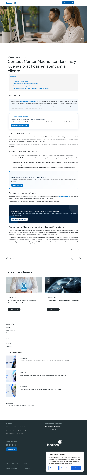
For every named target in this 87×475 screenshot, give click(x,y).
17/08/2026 (23, 372)
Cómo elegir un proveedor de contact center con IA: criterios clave (40, 389)
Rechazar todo (65, 468)
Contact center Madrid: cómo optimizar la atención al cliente (31, 88)
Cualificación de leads (27, 405)
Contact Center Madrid (13, 405)
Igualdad (8, 344)
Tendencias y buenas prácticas (23, 86)
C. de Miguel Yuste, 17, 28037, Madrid (15, 433)
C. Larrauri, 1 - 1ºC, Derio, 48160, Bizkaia (15, 427)
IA (6, 341)
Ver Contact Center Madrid (19, 125)
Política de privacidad (11, 468)
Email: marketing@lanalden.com (52, 426)
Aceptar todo (76, 468)
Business (8, 327)
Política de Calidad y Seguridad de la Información (19, 463)
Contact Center (21, 57)
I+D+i (7, 338)
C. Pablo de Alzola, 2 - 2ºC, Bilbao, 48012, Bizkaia (17, 430)
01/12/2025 (11, 57)
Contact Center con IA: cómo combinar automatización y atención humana (43, 375)
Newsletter (11, 449)
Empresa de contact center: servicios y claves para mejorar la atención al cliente (44, 361)
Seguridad (9, 346)
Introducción (17, 78)
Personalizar (53, 468)
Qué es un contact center (21, 81)
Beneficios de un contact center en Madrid (26, 83)
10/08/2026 (23, 387)
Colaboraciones (10, 330)
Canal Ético (28, 468)
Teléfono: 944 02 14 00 (50, 430)
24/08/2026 (23, 358)
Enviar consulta (17, 185)
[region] (65, 462)
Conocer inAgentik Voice (19, 219)
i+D (7, 335)
